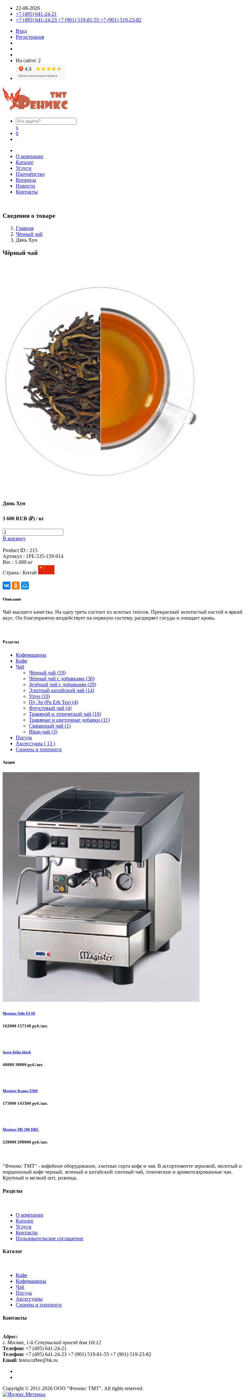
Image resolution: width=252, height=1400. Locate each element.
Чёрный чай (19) (47, 672)
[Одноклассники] (16, 585)
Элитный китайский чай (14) (61, 690)
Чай (20, 666)
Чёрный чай (29, 234)
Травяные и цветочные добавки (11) (69, 720)
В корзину (14, 538)
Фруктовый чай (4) (50, 708)
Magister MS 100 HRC (21, 1129)
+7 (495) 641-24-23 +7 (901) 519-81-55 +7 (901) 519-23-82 (78, 20)
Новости (25, 186)
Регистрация (30, 37)
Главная (24, 228)
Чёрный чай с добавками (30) (61, 678)
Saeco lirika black (17, 1052)
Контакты (27, 192)
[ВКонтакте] (6, 585)
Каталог (25, 162)
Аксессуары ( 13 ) (35, 743)
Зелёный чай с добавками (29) (62, 684)
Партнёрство (30, 174)
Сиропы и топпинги (39, 749)
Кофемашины (31, 655)
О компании (29, 156)
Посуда (24, 737)
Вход (21, 31)
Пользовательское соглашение (49, 1238)
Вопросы (26, 180)
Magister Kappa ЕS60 (20, 1091)
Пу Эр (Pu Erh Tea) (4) (53, 702)
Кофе (21, 661)
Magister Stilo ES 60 (19, 1013)
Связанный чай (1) (50, 726)
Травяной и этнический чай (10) (65, 714)
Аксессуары (29, 1299)
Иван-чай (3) (43, 731)
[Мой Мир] (25, 585)
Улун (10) (39, 696)
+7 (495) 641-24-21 (36, 14)
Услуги (24, 168)
